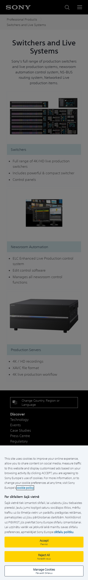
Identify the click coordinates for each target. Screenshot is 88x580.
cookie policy (25, 488)
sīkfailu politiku (64, 532)
